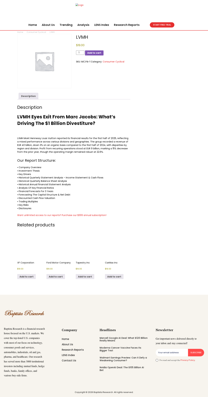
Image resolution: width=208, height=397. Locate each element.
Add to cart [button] (26, 276)
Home (20, 32)
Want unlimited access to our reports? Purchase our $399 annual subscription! (61, 215)
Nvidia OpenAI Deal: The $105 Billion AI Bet (122, 369)
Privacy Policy (188, 360)
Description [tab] (28, 96)
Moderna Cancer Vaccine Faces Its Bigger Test (120, 349)
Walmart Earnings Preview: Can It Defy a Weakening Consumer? (123, 359)
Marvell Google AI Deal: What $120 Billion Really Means (124, 339)
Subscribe (196, 352)
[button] (146, 25)
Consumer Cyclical (36, 32)
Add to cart (94, 52)
